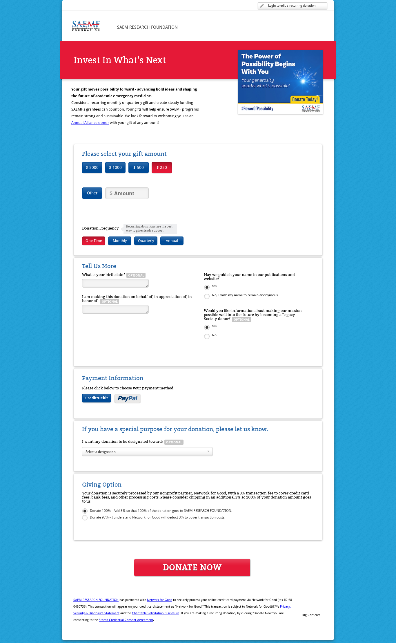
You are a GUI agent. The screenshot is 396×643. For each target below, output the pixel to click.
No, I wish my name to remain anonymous (245, 295)
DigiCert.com (311, 615)
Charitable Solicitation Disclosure (155, 613)
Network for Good (159, 600)
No (214, 335)
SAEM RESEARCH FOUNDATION (96, 600)
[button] (311, 605)
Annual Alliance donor (90, 122)
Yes (214, 286)
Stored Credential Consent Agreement (126, 620)
